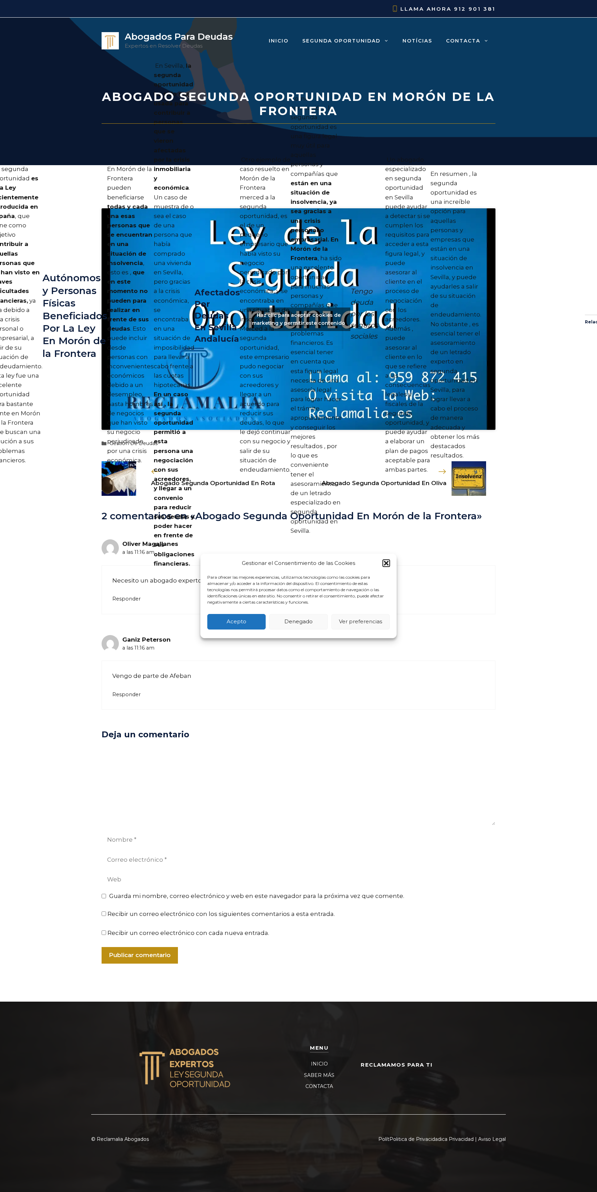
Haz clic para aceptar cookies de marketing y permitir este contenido (298, 319)
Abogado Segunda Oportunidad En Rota (213, 483)
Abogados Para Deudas (179, 36)
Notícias (417, 41)
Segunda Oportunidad (341, 41)
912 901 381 (474, 9)
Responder (126, 599)
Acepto (236, 621)
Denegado (298, 621)
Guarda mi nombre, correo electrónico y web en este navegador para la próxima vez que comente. (256, 895)
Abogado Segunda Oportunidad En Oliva (384, 483)
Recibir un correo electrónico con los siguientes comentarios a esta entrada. (221, 913)
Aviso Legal (492, 1139)
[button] (386, 563)
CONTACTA (319, 1086)
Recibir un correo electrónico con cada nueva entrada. (188, 932)
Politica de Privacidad (415, 1139)
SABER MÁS (319, 1075)
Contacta (463, 41)
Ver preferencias (360, 621)
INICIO (319, 1064)
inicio (278, 41)
